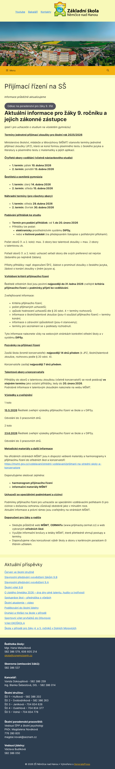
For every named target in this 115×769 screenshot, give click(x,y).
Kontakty (46, 11)
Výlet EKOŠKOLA (14, 623)
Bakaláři (33, 11)
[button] (108, 70)
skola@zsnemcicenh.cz (18, 655)
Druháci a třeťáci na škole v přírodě (25, 612)
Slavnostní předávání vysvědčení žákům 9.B (30, 577)
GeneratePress (82, 764)
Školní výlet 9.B (13, 587)
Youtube (20, 11)
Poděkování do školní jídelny (21, 607)
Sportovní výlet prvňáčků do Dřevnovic (27, 618)
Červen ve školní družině (19, 572)
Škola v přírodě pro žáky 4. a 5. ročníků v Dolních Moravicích (40, 628)
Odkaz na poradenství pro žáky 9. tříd (30, 106)
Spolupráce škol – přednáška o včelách (27, 597)
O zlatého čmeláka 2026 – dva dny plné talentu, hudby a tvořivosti (44, 592)
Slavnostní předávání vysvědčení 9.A (26, 582)
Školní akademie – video (19, 602)
